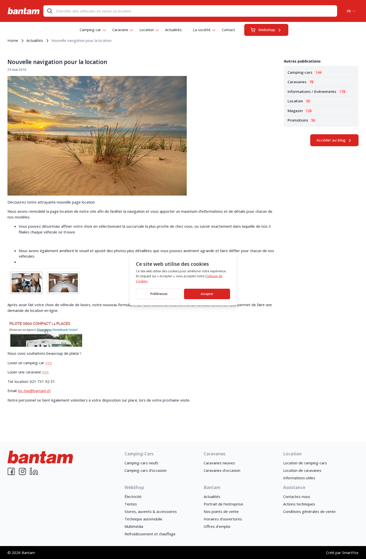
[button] (350, 11)
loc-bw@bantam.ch (34, 390)
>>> (48, 362)
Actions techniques (299, 503)
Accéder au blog (330, 140)
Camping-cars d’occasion (145, 470)
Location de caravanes (302, 470)
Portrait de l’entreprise (223, 503)
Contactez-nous (296, 496)
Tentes (130, 503)
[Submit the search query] (50, 10)
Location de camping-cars (305, 462)
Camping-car (90, 29)
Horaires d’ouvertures (223, 518)
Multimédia (133, 526)
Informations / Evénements (316, 91)
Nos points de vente (221, 511)
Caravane (120, 29)
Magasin (300, 110)
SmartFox (350, 552)
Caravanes (300, 81)
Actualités (173, 29)
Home (12, 40)
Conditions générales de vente (309, 511)
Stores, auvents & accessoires (150, 511)
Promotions (301, 120)
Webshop (266, 29)
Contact (228, 29)
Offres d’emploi (217, 526)
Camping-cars (304, 72)
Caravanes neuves (219, 462)
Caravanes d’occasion (222, 470)
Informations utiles (299, 477)
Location (146, 29)
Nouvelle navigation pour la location (57, 62)
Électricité (132, 496)
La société (202, 29)
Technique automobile (143, 518)
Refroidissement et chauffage (150, 533)
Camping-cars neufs (141, 462)
